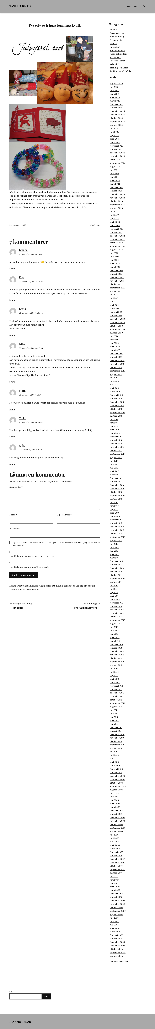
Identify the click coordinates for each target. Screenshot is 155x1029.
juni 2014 (114, 589)
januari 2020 (116, 357)
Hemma (113, 43)
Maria (22, 390)
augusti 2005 (116, 956)
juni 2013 (114, 630)
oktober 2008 (116, 824)
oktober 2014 (116, 575)
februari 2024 (116, 187)
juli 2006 (114, 918)
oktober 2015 (116, 533)
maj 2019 (114, 384)
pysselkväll (42, 191)
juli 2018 (114, 419)
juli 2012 (114, 668)
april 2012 (114, 679)
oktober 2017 (116, 450)
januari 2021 (116, 315)
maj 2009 (114, 800)
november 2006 (117, 904)
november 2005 (117, 945)
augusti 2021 (116, 291)
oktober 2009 (116, 783)
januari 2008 (116, 855)
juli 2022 (114, 253)
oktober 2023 (116, 201)
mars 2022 (115, 267)
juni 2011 (114, 713)
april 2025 (115, 138)
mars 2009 (115, 807)
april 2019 (114, 388)
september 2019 (117, 370)
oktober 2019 (116, 367)
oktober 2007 (116, 866)
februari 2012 (116, 686)
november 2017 (117, 447)
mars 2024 (115, 184)
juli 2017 (114, 461)
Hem (129, 6)
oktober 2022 (116, 242)
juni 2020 (114, 339)
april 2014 (114, 596)
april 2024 (115, 180)
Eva (21, 277)
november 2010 (117, 737)
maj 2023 (114, 218)
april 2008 (115, 845)
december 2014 (117, 568)
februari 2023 (116, 229)
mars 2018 (115, 433)
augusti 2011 (116, 706)
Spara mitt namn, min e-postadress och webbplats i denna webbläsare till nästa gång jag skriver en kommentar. (56, 544)
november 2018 (117, 405)
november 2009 (117, 779)
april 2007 (115, 886)
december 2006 (117, 900)
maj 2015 (114, 551)
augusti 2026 (116, 83)
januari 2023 (116, 232)
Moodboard (95, 225)
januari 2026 (116, 107)
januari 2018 (116, 440)
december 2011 (117, 692)
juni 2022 (114, 256)
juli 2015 (114, 544)
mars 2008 (115, 848)
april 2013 (114, 637)
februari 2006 (116, 935)
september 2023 (117, 204)
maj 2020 (114, 343)
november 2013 (117, 613)
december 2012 (117, 651)
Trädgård (114, 64)
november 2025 (117, 114)
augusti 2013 (116, 623)
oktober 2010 (116, 741)
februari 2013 (116, 644)
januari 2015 (116, 564)
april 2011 (114, 720)
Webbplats (14, 528)
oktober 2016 (116, 492)
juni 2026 (114, 90)
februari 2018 (116, 436)
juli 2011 (114, 710)
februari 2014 (116, 602)
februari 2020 (116, 353)
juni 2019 (114, 381)
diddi (22, 445)
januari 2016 (116, 523)
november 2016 (117, 488)
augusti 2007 (116, 872)
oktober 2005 (116, 949)
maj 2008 (114, 841)
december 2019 (117, 360)
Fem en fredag (117, 36)
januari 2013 (116, 648)
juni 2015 (114, 547)
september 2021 (117, 287)
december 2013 (117, 609)
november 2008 (117, 821)
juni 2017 (114, 464)
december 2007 (117, 859)
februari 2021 (116, 312)
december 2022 (117, 235)
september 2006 (118, 911)
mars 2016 (115, 516)
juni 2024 (114, 173)
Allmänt (113, 29)
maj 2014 (114, 592)
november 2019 (117, 364)
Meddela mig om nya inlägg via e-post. (30, 567)
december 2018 (117, 402)
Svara (12, 268)
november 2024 (117, 156)
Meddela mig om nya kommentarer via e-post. (33, 556)
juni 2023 (114, 215)
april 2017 (114, 471)
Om (135, 6)
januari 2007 (116, 897)
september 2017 (117, 454)
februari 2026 (116, 104)
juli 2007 (114, 876)
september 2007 (117, 869)
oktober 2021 (116, 284)
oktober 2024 (116, 159)
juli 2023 (114, 211)
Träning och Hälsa (119, 67)
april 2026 (115, 97)
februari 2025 (116, 146)
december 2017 (117, 443)
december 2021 (117, 277)
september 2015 (117, 537)
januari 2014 (116, 606)
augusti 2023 (116, 208)
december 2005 (117, 942)
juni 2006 (114, 921)
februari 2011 (116, 727)
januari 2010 (116, 772)
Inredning (114, 47)
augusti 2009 (116, 789)
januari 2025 (116, 149)
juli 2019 (114, 377)
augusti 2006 (116, 914)
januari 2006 (116, 938)
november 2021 (117, 281)
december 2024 (117, 152)
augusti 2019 (116, 374)
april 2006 (115, 928)
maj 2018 (114, 426)
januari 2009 (116, 814)
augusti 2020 (116, 332)
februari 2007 (116, 893)
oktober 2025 (116, 118)
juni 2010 (114, 755)
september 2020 (117, 329)
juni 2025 (114, 132)
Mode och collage (118, 54)
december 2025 (117, 111)
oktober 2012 (116, 658)
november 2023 (117, 197)
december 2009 (117, 776)
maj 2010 (114, 758)
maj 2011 (114, 717)
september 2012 (117, 661)
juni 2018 (114, 422)
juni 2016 (114, 505)
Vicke (22, 418)
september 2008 (117, 828)
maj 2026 (114, 94)
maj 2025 (114, 135)
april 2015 (114, 554)
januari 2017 (116, 481)
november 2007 (117, 862)
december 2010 (117, 734)
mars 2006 (115, 931)
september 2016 (117, 495)
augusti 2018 (116, 416)
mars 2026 (115, 100)
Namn (13, 514)
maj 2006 (114, 924)
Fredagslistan (116, 40)
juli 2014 (114, 585)
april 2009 (115, 803)
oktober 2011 (116, 699)
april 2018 (114, 429)
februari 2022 (116, 270)
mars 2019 (115, 391)
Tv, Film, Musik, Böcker (121, 71)
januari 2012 (116, 689)
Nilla (22, 344)
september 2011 (117, 703)
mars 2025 (115, 142)
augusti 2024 (116, 166)
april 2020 (115, 346)
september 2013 (117, 620)
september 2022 (117, 246)
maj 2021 (114, 301)
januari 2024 (116, 190)
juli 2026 (114, 87)
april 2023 (115, 222)
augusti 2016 (116, 499)
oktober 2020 (116, 326)
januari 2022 (116, 274)
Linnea (23, 250)
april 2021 (114, 305)
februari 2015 (116, 561)
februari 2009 (116, 810)
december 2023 (117, 194)
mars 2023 (115, 225)
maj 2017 (114, 467)
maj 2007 (114, 883)
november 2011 (117, 696)
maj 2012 (114, 675)
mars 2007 (115, 890)
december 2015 (117, 526)
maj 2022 (114, 260)
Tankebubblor (20, 6)
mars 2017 (114, 474)
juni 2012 (114, 672)
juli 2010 (114, 751)
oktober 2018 (116, 409)
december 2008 (117, 817)
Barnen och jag (117, 33)
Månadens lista (117, 50)
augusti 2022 (116, 249)
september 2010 (117, 744)
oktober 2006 (116, 907)
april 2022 (115, 263)
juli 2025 (114, 128)
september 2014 (117, 578)
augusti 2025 (116, 125)
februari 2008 (116, 852)
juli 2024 (114, 170)
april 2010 (114, 762)
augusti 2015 (116, 540)
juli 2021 (114, 294)
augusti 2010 (116, 748)
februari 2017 (116, 478)
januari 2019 (116, 398)
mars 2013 (115, 641)
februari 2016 (116, 519)
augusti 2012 (116, 665)
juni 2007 (114, 879)
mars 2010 (115, 765)
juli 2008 (114, 834)
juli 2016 (114, 502)
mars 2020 (115, 350)
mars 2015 (115, 557)
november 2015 (117, 530)
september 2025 (117, 121)
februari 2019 (116, 395)
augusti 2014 (116, 582)
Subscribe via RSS (119, 961)
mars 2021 (115, 308)
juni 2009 (114, 796)
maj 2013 (114, 634)
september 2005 (117, 952)
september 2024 (117, 163)
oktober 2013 (116, 616)
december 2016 (117, 485)
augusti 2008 (116, 831)
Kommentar (15, 487)
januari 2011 (115, 731)
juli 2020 (114, 336)
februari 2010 (116, 769)
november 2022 (117, 239)
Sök (11, 991)
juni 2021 (114, 298)
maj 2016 (114, 509)
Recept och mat (117, 60)
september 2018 (117, 412)
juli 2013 (114, 627)
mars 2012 (115, 682)
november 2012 (117, 654)
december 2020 (117, 319)
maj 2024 (114, 177)
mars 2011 (114, 724)
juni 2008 (114, 838)
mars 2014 (115, 599)
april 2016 (114, 513)
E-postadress (64, 514)
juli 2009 (114, 793)
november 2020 (117, 322)
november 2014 (117, 571)
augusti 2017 (116, 457)
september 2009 (118, 786)
